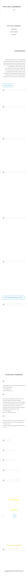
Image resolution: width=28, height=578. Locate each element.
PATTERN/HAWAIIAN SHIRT (13, 298)
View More (7, 85)
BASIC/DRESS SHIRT (11, 211)
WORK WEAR (8, 167)
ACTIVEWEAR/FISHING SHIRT (14, 340)
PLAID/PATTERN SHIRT (12, 257)
